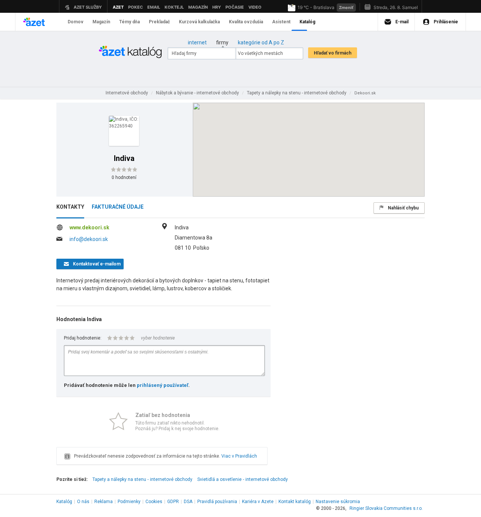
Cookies (153, 501)
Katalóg (64, 501)
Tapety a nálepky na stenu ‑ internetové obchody (142, 479)
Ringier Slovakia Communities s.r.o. (386, 508)
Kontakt (294, 501)
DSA (188, 501)
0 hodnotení (124, 177)
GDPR (173, 501)
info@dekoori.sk (89, 239)
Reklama (103, 501)
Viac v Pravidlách (239, 456)
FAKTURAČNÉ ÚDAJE (118, 207)
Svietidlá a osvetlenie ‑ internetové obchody (242, 479)
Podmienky (129, 501)
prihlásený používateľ (162, 385)
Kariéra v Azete (258, 501)
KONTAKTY (70, 207)
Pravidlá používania (217, 501)
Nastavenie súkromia (338, 501)
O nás (83, 501)
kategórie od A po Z (261, 42)
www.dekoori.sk (89, 227)
